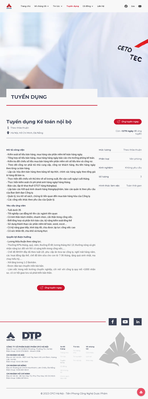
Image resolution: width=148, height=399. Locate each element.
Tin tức (63, 357)
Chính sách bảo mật (64, 377)
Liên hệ (100, 6)
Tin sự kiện (77, 357)
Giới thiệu (90, 353)
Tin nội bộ (77, 360)
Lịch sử (88, 357)
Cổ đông (63, 366)
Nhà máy (89, 360)
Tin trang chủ (76, 352)
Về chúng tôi (64, 371)
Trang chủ (25, 6)
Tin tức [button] (56, 6)
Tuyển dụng (72, 6)
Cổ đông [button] (87, 6)
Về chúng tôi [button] (40, 6)
